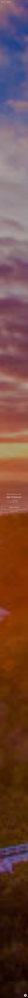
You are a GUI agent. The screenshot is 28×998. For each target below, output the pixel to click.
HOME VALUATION (14, 511)
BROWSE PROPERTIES (14, 507)
